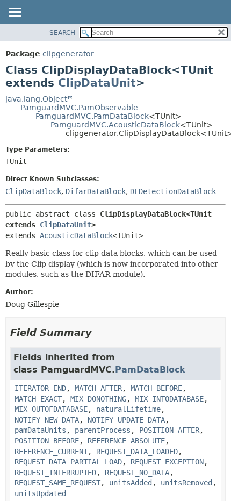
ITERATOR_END (40, 388)
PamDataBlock (150, 369)
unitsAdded (130, 482)
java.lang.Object (36, 99)
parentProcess (103, 430)
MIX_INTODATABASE (169, 399)
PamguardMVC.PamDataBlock (92, 116)
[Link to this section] (99, 332)
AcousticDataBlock (76, 235)
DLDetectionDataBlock (173, 191)
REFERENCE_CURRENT (51, 451)
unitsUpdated (40, 493)
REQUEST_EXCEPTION (167, 461)
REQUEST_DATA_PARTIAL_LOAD (68, 461)
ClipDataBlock (33, 191)
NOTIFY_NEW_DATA (47, 420)
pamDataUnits (40, 430)
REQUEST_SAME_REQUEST (57, 482)
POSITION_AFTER (169, 430)
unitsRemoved (186, 482)
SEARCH (62, 33)
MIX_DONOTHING (98, 399)
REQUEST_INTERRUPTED (55, 472)
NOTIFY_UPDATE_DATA (126, 420)
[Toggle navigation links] (14, 12)
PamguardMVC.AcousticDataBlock (115, 124)
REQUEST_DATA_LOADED (137, 451)
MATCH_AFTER (98, 388)
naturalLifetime (128, 409)
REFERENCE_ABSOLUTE (126, 440)
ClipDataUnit (97, 82)
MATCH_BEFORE (156, 388)
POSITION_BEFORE (47, 440)
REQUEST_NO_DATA (137, 472)
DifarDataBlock (96, 191)
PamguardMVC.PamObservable (79, 107)
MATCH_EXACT (38, 399)
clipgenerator (68, 53)
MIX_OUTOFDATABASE (51, 409)
